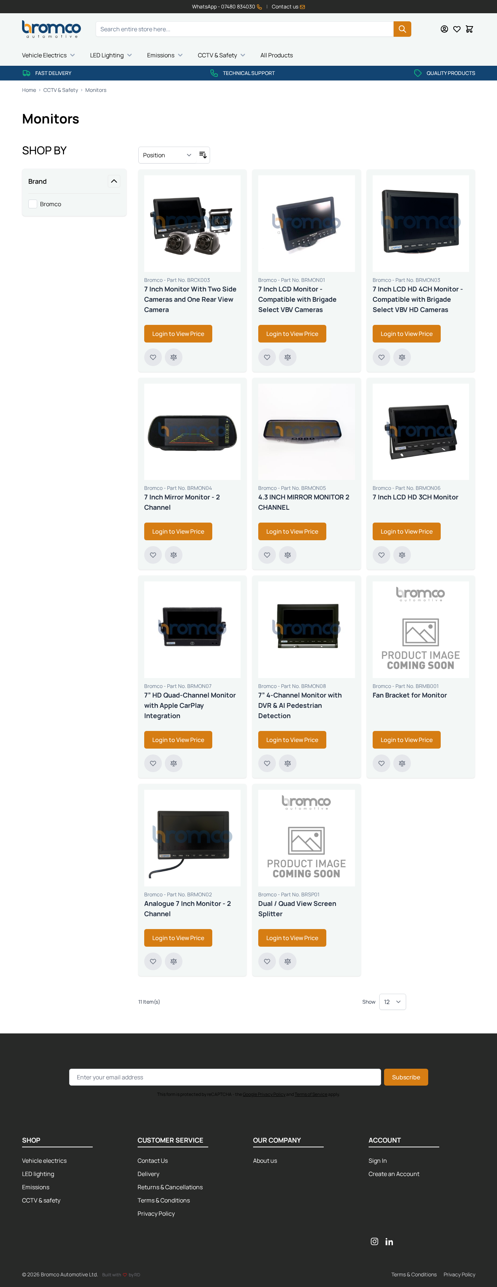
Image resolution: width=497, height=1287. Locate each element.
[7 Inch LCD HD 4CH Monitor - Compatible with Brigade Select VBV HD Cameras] (421, 223)
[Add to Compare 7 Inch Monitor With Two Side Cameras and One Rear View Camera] (173, 357)
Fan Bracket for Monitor (410, 695)
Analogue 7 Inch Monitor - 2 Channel (187, 908)
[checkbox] (74, 204)
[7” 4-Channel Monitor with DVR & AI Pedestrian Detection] (306, 629)
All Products (276, 55)
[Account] (444, 29)
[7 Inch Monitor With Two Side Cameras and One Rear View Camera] (192, 223)
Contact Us (153, 1161)
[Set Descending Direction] (203, 155)
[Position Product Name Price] (167, 155)
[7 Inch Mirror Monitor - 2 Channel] (192, 432)
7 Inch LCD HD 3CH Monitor (415, 496)
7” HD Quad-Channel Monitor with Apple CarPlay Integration (190, 705)
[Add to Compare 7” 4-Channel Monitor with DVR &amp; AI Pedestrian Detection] (288, 763)
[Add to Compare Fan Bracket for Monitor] (402, 763)
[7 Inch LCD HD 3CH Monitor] (421, 432)
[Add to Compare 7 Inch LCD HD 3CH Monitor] (402, 555)
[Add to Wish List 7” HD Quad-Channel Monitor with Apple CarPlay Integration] (153, 763)
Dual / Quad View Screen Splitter (297, 908)
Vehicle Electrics (44, 55)
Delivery (148, 1174)
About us (265, 1161)
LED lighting (38, 1174)
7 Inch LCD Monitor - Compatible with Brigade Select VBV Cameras (297, 299)
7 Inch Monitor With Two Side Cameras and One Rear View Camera (190, 299)
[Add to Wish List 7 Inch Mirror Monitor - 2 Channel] (153, 555)
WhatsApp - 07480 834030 (224, 6)
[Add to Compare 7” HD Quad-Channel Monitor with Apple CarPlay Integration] (173, 763)
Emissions (160, 55)
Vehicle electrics (44, 1161)
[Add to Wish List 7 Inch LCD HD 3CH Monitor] (381, 555)
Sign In (378, 1161)
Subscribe (406, 1077)
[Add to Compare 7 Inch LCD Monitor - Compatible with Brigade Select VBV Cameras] (288, 357)
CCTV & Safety (217, 55)
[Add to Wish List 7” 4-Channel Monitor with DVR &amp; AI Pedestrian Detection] (267, 763)
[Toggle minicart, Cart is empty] (469, 29)
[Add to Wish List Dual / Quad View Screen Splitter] (267, 961)
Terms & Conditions (164, 1200)
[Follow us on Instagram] (374, 1241)
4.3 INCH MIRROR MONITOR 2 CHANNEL (303, 502)
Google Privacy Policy (264, 1094)
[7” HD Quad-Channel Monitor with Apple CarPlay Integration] (192, 629)
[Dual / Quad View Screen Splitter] (306, 838)
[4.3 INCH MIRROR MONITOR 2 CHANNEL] (306, 432)
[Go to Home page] (51, 28)
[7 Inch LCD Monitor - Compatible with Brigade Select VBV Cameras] (306, 223)
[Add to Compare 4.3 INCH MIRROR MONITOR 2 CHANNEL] (288, 555)
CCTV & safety (41, 1200)
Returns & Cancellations (170, 1187)
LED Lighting (107, 55)
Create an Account (394, 1174)
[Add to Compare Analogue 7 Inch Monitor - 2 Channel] (173, 961)
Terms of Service (311, 1094)
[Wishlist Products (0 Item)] (457, 29)
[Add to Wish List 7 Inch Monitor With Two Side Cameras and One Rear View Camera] (153, 357)
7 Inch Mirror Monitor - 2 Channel (182, 502)
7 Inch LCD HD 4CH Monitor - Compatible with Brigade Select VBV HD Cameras (418, 299)
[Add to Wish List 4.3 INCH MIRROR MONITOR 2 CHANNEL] (267, 555)
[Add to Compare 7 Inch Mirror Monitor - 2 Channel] (173, 555)
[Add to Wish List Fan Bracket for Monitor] (381, 763)
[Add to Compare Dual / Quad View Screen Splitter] (288, 961)
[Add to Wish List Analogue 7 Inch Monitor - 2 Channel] (153, 961)
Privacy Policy (156, 1213)
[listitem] (74, 204)
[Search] (402, 29)
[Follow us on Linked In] (389, 1241)
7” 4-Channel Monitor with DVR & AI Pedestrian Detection (300, 705)
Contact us (285, 6)
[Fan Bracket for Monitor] (421, 629)
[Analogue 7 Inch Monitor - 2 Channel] (192, 838)
